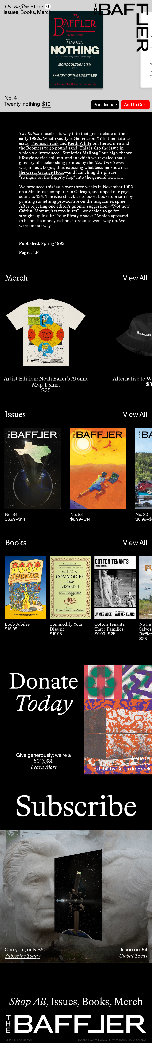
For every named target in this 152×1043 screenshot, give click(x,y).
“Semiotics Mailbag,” (80, 153)
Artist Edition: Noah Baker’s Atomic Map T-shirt (46, 381)
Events (92, 1040)
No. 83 (76, 514)
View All (135, 278)
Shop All (27, 1001)
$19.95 (56, 634)
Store (23, 6)
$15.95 (11, 629)
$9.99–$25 (104, 634)
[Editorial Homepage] (76, 1024)
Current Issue (117, 1040)
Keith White (79, 143)
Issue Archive (137, 1040)
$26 (143, 639)
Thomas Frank (44, 143)
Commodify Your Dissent (66, 627)
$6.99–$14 (15, 519)
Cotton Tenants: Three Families (109, 627)
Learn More (44, 767)
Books (27, 12)
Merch (44, 12)
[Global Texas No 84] (32, 468)
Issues (11, 12)
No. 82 (141, 514)
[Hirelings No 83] (98, 468)
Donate (82, 1040)
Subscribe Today (22, 956)
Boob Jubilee (17, 624)
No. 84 (11, 514)
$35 (45, 390)
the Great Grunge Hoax (41, 172)
